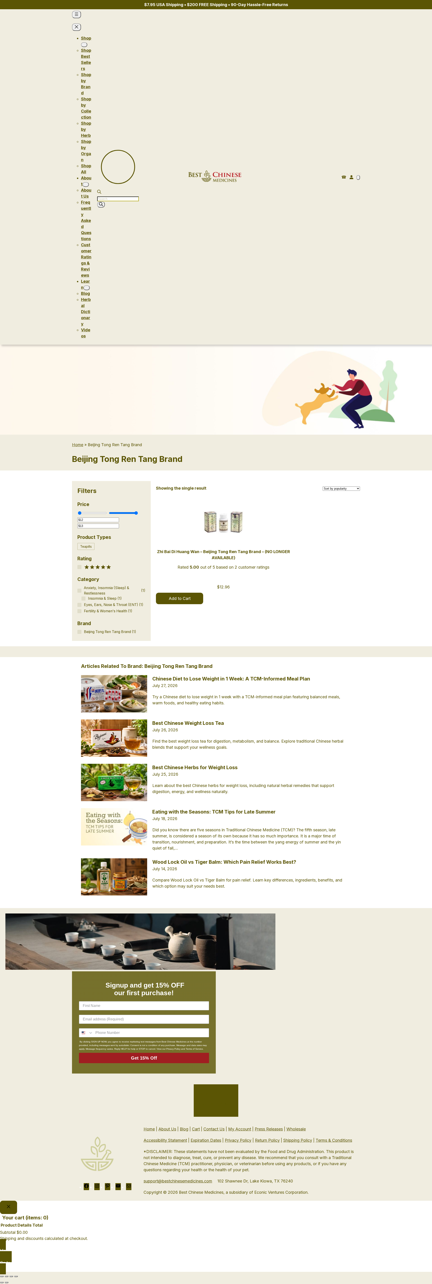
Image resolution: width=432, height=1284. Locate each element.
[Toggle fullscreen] (6, 1276)
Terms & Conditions (334, 1140)
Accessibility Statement (165, 1140)
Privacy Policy (238, 1140)
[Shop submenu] (84, 44)
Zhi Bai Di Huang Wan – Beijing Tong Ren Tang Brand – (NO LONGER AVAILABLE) (223, 554)
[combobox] (86, 1033)
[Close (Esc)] (16, 1276)
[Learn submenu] (86, 287)
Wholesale (296, 1129)
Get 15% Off (144, 1058)
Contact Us (214, 1129)
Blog (184, 1129)
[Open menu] (76, 14)
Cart (196, 1129)
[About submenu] (86, 184)
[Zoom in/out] (2, 1276)
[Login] (351, 177)
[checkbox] (85, 546)
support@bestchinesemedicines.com (178, 1181)
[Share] (11, 1276)
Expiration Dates (206, 1140)
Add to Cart (180, 598)
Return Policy (267, 1140)
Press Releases (269, 1129)
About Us (167, 1129)
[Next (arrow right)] (6, 1282)
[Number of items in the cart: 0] (358, 177)
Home (77, 444)
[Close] (8, 1207)
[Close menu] (76, 27)
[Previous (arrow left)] (2, 1282)
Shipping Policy (297, 1140)
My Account (239, 1129)
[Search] (101, 204)
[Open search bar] (99, 192)
